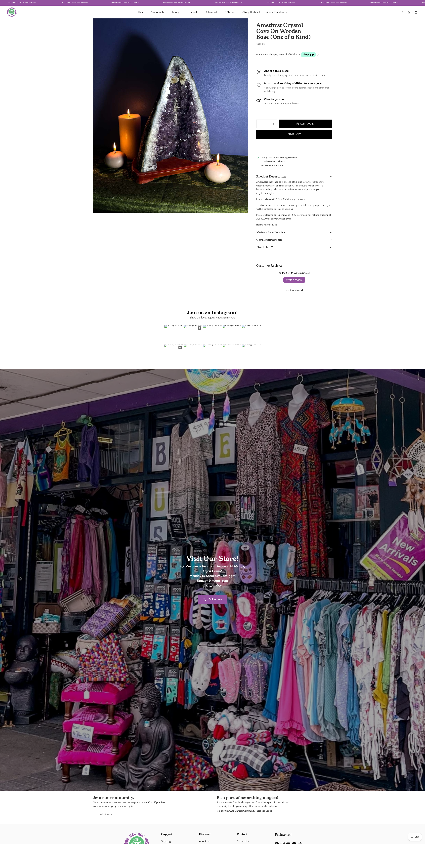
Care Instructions (269, 240)
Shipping (166, 841)
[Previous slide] (259, 146)
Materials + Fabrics (270, 232)
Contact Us (243, 841)
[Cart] (416, 12)
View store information (272, 165)
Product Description (271, 176)
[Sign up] (203, 813)
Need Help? (264, 247)
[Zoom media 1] (170, 115)
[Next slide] (329, 146)
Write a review (294, 279)
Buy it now (294, 134)
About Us (204, 841)
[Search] (401, 12)
